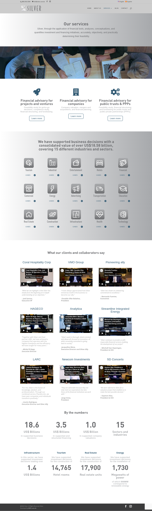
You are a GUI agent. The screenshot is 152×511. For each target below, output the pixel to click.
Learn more (36, 118)
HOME (89, 8)
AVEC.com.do (32, 508)
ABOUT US (97, 8)
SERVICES (107, 8)
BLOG (117, 8)
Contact (124, 8)
